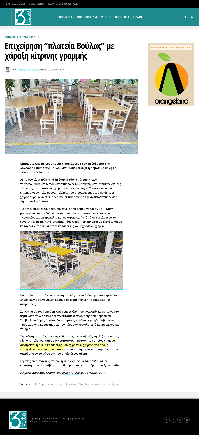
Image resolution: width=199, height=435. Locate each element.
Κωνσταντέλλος (74, 384)
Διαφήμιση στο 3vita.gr (63, 3)
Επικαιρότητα (119, 17)
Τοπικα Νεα (65, 17)
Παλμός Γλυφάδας (71, 373)
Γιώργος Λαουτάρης (26, 69)
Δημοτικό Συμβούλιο (91, 17)
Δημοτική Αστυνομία (51, 384)
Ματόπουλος (93, 384)
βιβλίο (137, 17)
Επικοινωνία (36, 3)
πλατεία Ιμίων (110, 384)
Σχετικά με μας (15, 3)
